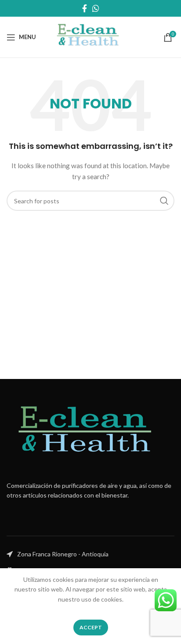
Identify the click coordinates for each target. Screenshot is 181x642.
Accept (91, 627)
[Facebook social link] (85, 8)
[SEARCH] (164, 201)
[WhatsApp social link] (96, 8)
